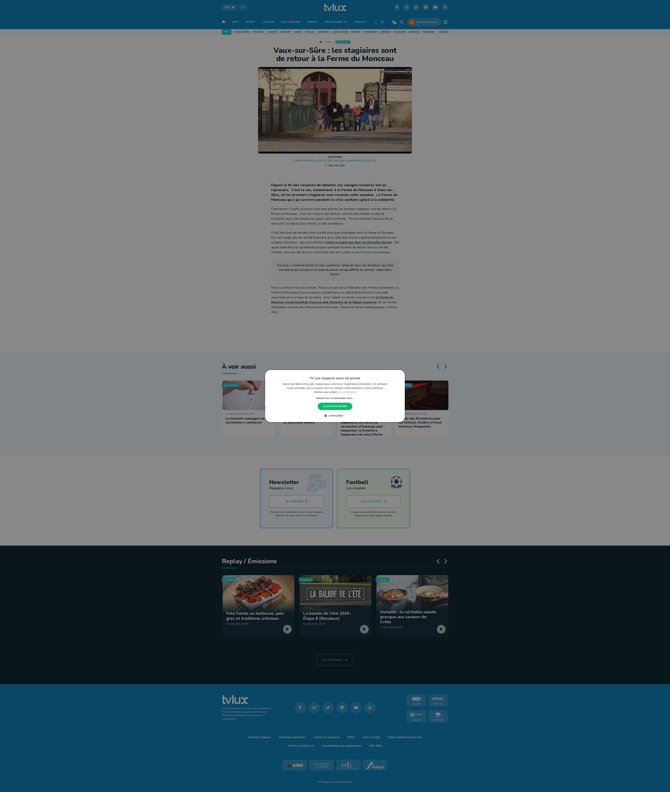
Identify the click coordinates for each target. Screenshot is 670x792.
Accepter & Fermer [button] (335, 406)
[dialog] (335, 396)
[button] (335, 398)
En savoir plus (347, 392)
